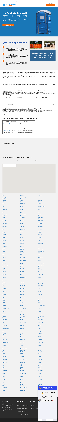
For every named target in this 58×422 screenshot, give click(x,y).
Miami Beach (22, 327)
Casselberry (40, 361)
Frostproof (40, 333)
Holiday (3, 201)
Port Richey (40, 262)
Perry (3, 285)
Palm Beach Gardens (24, 348)
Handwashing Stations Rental (22, 408)
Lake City (39, 350)
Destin (3, 194)
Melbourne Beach (41, 251)
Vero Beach (40, 381)
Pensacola (4, 288)
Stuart (21, 234)
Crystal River (40, 204)
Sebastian (22, 246)
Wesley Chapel (40, 257)
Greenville (40, 314)
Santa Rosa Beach (23, 359)
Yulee (21, 311)
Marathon (22, 195)
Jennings (39, 367)
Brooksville (40, 339)
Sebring (21, 209)
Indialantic (22, 204)
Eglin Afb (21, 206)
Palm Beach (22, 340)
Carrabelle (4, 337)
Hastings (3, 303)
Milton (39, 212)
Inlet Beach (4, 310)
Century (3, 229)
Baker (39, 371)
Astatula (21, 283)
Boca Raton (40, 299)
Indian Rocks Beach (41, 280)
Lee (38, 323)
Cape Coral (40, 308)
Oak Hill (39, 362)
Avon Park (4, 248)
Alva (21, 331)
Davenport (40, 289)
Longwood (40, 379)
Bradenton (4, 240)
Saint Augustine (23, 373)
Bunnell (3, 390)
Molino (39, 224)
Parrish (39, 197)
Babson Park (40, 218)
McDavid (3, 283)
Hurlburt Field (4, 339)
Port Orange (4, 223)
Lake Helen (22, 328)
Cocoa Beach (40, 286)
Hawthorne (4, 323)
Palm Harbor (22, 368)
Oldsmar (21, 376)
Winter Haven (22, 316)
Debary (21, 317)
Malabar (3, 242)
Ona (21, 272)
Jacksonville (22, 235)
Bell (3, 269)
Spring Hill (4, 289)
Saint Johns (4, 237)
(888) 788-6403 (6, 1)
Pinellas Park (22, 285)
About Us (32, 405)
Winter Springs (40, 220)
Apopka (39, 207)
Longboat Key (40, 342)
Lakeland (39, 382)
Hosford (39, 364)
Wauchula (4, 357)
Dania (3, 322)
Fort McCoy (4, 374)
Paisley (21, 231)
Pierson (21, 379)
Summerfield (40, 211)
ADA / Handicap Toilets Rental (22, 413)
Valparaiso (4, 345)
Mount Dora (40, 238)
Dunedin (3, 206)
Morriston (22, 357)
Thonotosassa (22, 313)
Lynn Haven (4, 220)
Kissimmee (4, 224)
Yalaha (3, 379)
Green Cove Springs (5, 328)
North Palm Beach (23, 194)
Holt (21, 323)
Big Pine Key (4, 362)
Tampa (3, 296)
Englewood (4, 263)
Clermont (21, 269)
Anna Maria (22, 354)
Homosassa (22, 370)
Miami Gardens (40, 235)
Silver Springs (4, 319)
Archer (39, 252)
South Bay (22, 320)
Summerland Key (41, 265)
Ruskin (3, 243)
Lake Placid (4, 232)
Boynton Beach (23, 252)
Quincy (21, 242)
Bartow (39, 214)
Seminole (39, 320)
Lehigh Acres (40, 319)
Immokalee (22, 294)
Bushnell (3, 340)
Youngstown (4, 370)
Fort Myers (22, 263)
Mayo (3, 350)
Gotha (39, 245)
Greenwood (40, 237)
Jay (21, 279)
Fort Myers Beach (5, 308)
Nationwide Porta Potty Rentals (17, 420)
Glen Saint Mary (41, 283)
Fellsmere (22, 248)
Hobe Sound (22, 286)
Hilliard (3, 367)
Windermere (22, 212)
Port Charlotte (22, 271)
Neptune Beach (40, 322)
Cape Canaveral (41, 263)
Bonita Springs (22, 201)
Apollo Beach (22, 257)
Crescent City (4, 207)
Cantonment (4, 371)
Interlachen (40, 229)
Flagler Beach (22, 364)
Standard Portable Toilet (6, 123)
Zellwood (21, 365)
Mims (39, 271)
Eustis (21, 274)
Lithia (21, 215)
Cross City (22, 314)
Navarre (21, 367)
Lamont (3, 384)
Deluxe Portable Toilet (6, 125)
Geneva (39, 328)
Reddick (21, 381)
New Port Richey (41, 276)
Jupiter (39, 340)
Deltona (39, 240)
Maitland (39, 209)
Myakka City (40, 384)
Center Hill (22, 296)
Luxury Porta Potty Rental (21, 411)
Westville (39, 336)
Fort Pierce (4, 293)
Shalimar (39, 246)
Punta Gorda (22, 337)
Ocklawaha (22, 243)
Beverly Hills (22, 245)
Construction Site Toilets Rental (22, 414)
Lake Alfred (4, 249)
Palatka (39, 356)
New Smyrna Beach (41, 334)
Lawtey (21, 305)
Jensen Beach (22, 356)
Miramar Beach (40, 310)
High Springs (40, 354)
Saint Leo (4, 300)
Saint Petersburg (23, 299)
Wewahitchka (22, 217)
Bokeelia (21, 211)
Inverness (4, 218)
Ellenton (39, 378)
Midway (21, 223)
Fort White (4, 274)
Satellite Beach (22, 362)
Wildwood (22, 266)
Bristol (39, 357)
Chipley (21, 344)
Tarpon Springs (22, 226)
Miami (21, 254)
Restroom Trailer (6, 128)
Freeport (3, 260)
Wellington (4, 348)
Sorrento (21, 336)
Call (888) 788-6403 (8, 25)
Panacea (3, 391)
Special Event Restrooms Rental (22, 405)
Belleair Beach (4, 313)
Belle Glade (22, 259)
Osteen (21, 353)
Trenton (21, 280)
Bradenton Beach (5, 347)
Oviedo (21, 374)
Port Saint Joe (40, 226)
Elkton (39, 268)
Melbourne (22, 371)
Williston (3, 385)
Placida (3, 286)
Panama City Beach (41, 206)
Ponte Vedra (22, 288)
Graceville (4, 252)
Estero (21, 319)
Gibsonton (4, 331)
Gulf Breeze (4, 279)
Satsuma (39, 345)
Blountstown (40, 223)
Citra (39, 288)
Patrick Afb (4, 316)
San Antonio (22, 306)
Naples (21, 265)
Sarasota (21, 237)
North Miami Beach (41, 305)
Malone (3, 272)
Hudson (3, 364)
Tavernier (22, 289)
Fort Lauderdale (5, 314)
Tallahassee (4, 291)
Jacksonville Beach (5, 255)
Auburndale (4, 365)
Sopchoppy (4, 204)
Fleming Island (22, 293)
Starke (21, 200)
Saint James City (23, 308)
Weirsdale (4, 231)
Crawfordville (40, 370)
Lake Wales (4, 305)
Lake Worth (4, 333)
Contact (43, 5)
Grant (3, 195)
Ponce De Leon (5, 359)
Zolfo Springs (4, 246)
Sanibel (39, 277)
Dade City (22, 391)
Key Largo (40, 291)
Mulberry (39, 302)
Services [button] (38, 5)
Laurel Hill (40, 351)
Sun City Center (23, 322)
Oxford (39, 242)
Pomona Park (22, 221)
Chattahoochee (22, 347)
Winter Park (40, 293)
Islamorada (4, 388)
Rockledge (40, 266)
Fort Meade (4, 234)
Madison (3, 381)
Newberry (40, 221)
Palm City (22, 351)
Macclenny (22, 276)
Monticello (40, 294)
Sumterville (22, 385)
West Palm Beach (23, 214)
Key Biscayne (40, 303)
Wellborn (3, 262)
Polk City (39, 317)
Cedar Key (40, 195)
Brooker (39, 231)
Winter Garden (4, 209)
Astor (3, 299)
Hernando (40, 306)
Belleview (22, 268)
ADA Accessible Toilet (7, 130)
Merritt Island (22, 203)
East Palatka (4, 280)
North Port (40, 313)
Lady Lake (4, 277)
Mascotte (22, 325)
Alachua (21, 232)
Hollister (21, 300)
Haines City (22, 384)
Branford (3, 254)
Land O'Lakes (40, 330)
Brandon (39, 327)
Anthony (21, 345)
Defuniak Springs (23, 197)
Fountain (39, 373)
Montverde (22, 255)
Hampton (4, 271)
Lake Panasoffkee (5, 215)
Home (29, 5)
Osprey (39, 300)
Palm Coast (22, 207)
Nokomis (3, 334)
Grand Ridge (22, 297)
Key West (39, 368)
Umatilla (39, 331)
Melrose (39, 282)
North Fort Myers (41, 316)
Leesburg (4, 368)
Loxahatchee (22, 350)
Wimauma (40, 255)
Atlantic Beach (40, 365)
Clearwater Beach (41, 347)
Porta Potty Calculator (34, 408)
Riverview (4, 235)
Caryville (3, 344)
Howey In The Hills (5, 265)
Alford (21, 262)
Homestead (4, 311)
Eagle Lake (22, 220)
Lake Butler (4, 327)
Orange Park (4, 217)
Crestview (4, 200)
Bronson (21, 378)
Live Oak (4, 245)
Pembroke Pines (23, 277)
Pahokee (21, 310)
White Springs (40, 243)
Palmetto (3, 330)
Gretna (3, 251)
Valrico (3, 268)
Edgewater (4, 259)
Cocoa (21, 251)
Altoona (39, 215)
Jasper (39, 260)
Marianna (4, 294)
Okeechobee (40, 200)
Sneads (3, 212)
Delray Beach (4, 356)
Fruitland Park (4, 211)
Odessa (3, 238)
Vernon (39, 228)
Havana (3, 336)
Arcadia (3, 378)
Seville (3, 361)
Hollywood (22, 291)
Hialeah (39, 232)
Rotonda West (40, 259)
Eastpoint (4, 306)
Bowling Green (22, 339)
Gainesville (22, 249)
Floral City (4, 257)
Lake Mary (40, 272)
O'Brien (3, 382)
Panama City (4, 387)
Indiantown (4, 276)
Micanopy (40, 374)
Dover (21, 198)
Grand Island (22, 303)
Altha (21, 388)
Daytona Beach (40, 274)
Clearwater (40, 376)
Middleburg (40, 337)
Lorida (39, 353)
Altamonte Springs (23, 218)
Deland (3, 353)
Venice (21, 302)
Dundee (3, 376)
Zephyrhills (22, 342)
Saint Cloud (22, 333)
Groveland (22, 240)
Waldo (3, 351)
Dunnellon (22, 382)
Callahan (39, 203)
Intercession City (23, 390)
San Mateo (40, 297)
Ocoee (3, 373)
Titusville (39, 325)
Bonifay (21, 224)
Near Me (33, 5)
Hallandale (40, 194)
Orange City (4, 221)
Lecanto (39, 348)
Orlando (21, 361)
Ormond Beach (40, 269)
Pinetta (3, 302)
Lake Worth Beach (5, 342)
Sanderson (22, 330)
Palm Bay (4, 320)
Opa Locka (40, 311)
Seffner (3, 297)
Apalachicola (40, 296)
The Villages (4, 197)
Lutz (39, 198)
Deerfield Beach (5, 214)
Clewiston (40, 359)
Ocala (39, 248)
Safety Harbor (40, 217)
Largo (39, 254)
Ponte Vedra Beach (5, 266)
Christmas (40, 234)
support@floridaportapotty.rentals (17, 1)
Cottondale (22, 282)
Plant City (4, 354)
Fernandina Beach (23, 387)
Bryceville (40, 279)
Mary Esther (4, 198)
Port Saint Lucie (23, 260)
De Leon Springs (5, 325)
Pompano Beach (23, 229)
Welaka (3, 317)
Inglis (21, 238)
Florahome (40, 201)
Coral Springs (4, 226)
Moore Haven (40, 285)
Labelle (3, 203)
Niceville (3, 282)
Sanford (21, 228)
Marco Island (40, 249)
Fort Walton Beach (5, 228)
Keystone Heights (41, 344)
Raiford (21, 334)
